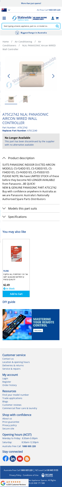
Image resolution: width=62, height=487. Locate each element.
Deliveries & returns (13, 365)
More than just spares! (31, 3)
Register (6, 381)
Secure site (8, 428)
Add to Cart (16, 293)
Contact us (8, 358)
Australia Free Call (18, 470)
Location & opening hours (16, 362)
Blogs (5, 401)
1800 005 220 (29, 446)
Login (5, 378)
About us (7, 418)
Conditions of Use (30, 475)
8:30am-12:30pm (30, 442)
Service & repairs (11, 368)
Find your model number (15, 394)
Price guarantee (10, 421)
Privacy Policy (15, 475)
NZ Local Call (46, 470)
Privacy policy (9, 425)
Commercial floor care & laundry (19, 408)
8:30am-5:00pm (30, 438)
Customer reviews (11, 404)
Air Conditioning (23, 41)
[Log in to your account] (52, 18)
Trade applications (12, 398)
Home (6, 41)
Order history (9, 385)
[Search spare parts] (57, 26)
